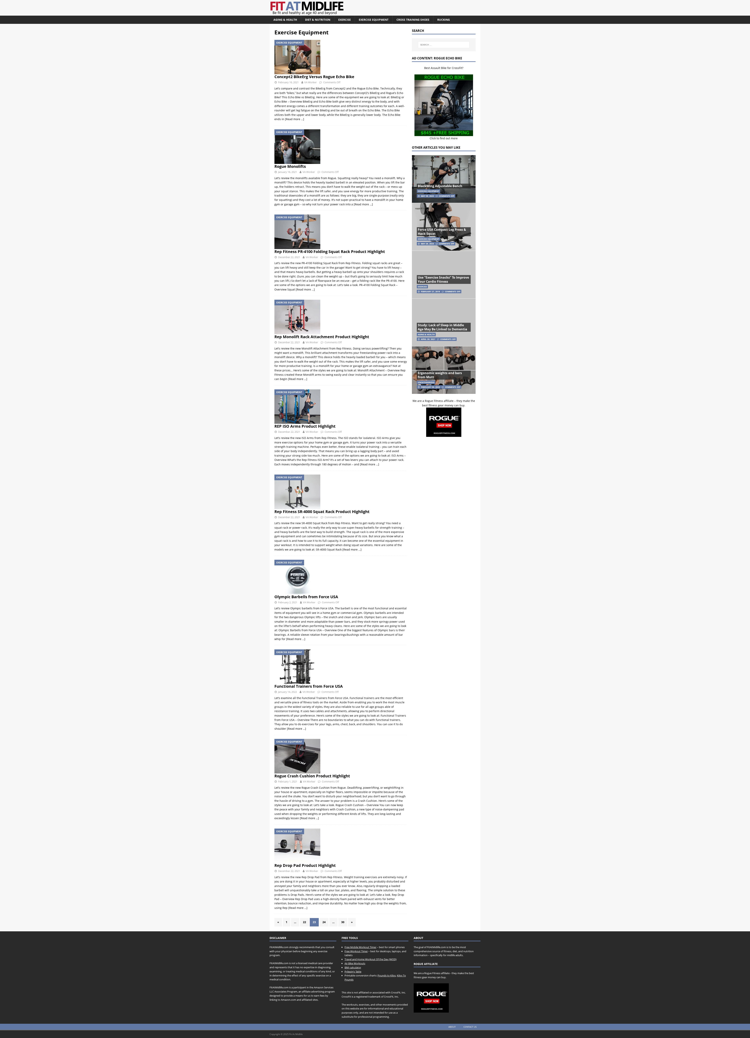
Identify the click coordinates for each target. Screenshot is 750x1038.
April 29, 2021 (428, 339)
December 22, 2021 (289, 257)
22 (304, 922)
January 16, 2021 (287, 172)
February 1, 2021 (287, 781)
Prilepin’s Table (353, 971)
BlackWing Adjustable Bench (440, 186)
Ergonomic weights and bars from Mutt (440, 375)
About (452, 1026)
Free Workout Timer (356, 951)
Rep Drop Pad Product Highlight (305, 865)
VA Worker (310, 82)
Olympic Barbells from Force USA (306, 596)
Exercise (344, 19)
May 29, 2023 (427, 196)
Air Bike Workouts (355, 963)
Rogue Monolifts (290, 166)
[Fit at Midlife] (343, 13)
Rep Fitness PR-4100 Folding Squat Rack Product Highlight (329, 251)
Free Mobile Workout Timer (360, 947)
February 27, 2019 (430, 291)
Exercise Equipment (373, 19)
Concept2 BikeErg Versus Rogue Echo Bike (314, 76)
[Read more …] (294, 119)
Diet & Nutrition (317, 19)
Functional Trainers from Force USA (308, 686)
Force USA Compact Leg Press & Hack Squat (442, 231)
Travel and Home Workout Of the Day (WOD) (370, 959)
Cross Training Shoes (412, 19)
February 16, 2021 (288, 82)
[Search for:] (443, 44)
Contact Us (470, 1026)
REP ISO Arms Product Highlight (305, 426)
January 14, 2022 (287, 692)
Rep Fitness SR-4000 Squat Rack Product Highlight (322, 511)
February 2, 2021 (287, 602)
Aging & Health (285, 19)
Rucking (443, 19)
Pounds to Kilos (387, 975)
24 (324, 922)
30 (342, 922)
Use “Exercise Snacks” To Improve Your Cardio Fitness (443, 279)
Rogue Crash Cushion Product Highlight (312, 776)
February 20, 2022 (430, 387)
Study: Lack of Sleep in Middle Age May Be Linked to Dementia (442, 327)
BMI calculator (353, 967)
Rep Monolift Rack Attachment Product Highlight (321, 336)
